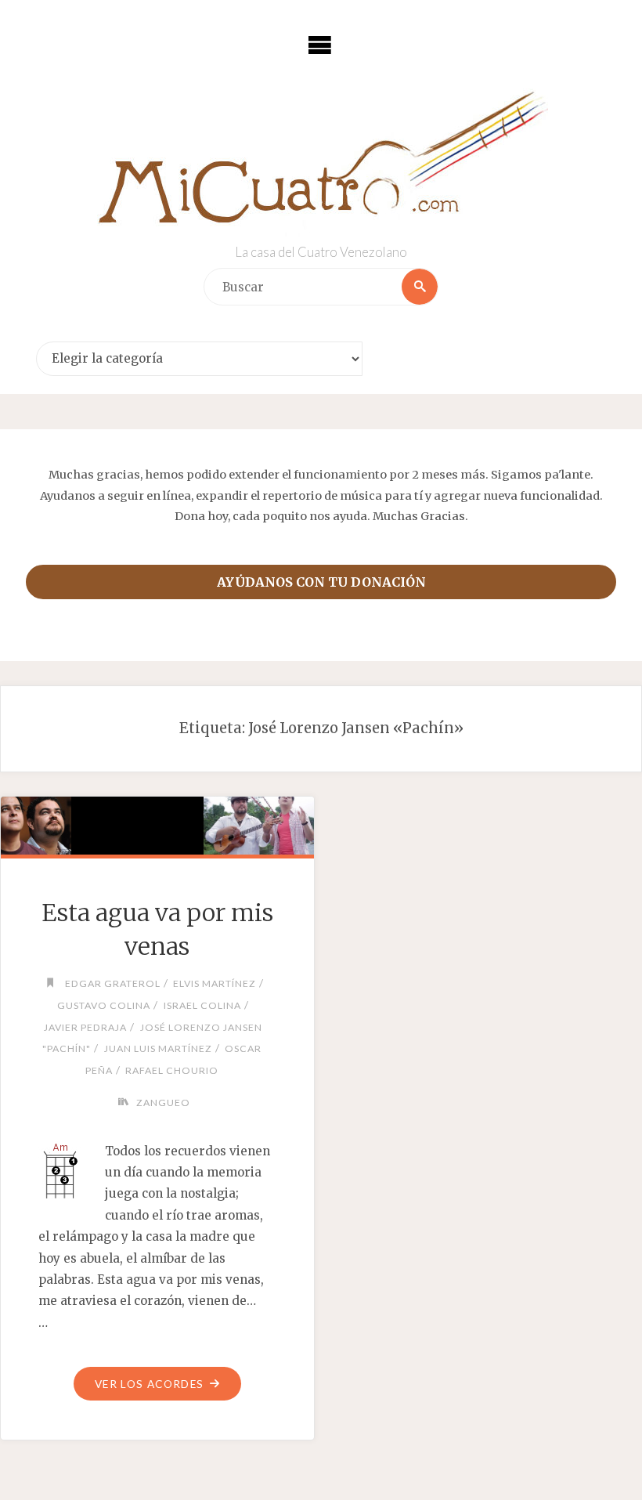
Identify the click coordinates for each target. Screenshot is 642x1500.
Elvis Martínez (214, 983)
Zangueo (162, 1102)
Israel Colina (202, 1005)
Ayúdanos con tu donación (321, 582)
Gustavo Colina (103, 1005)
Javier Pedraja (85, 1027)
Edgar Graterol (112, 983)
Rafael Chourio (171, 1070)
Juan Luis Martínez (157, 1048)
